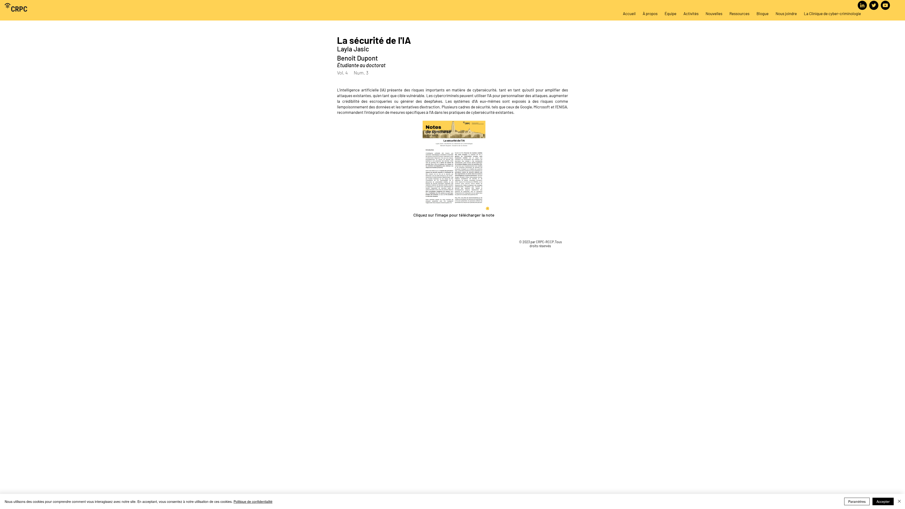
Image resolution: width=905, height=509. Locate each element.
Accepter (883, 501)
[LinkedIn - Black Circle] (862, 5)
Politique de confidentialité (253, 501)
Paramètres (857, 501)
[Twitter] (873, 5)
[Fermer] (899, 501)
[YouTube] (885, 5)
